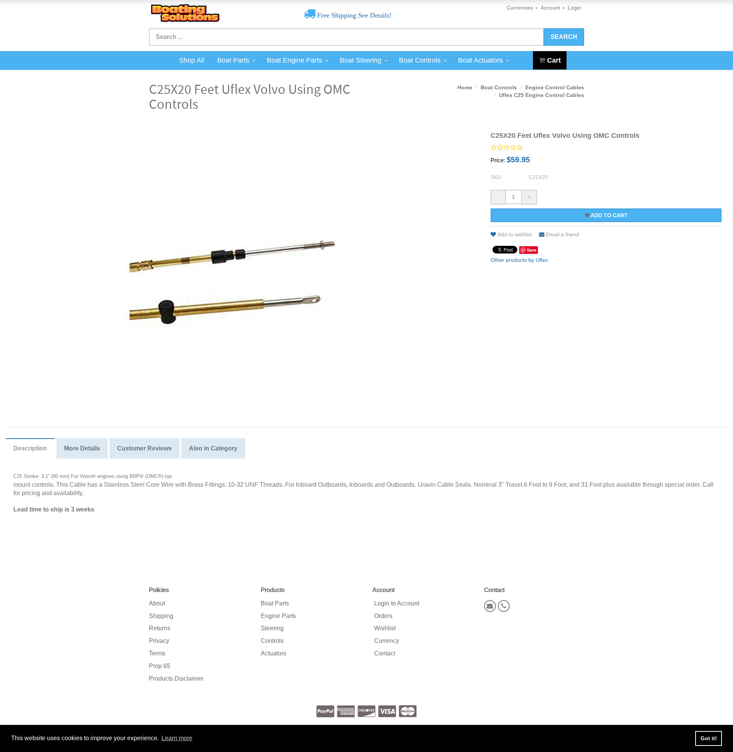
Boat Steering (360, 60)
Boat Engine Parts (294, 60)
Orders (383, 616)
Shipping (161, 616)
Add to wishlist (514, 234)
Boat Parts (233, 60)
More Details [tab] (82, 448)
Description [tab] (30, 448)
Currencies (520, 8)
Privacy (159, 640)
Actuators (273, 653)
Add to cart (608, 215)
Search (564, 37)
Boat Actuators (480, 60)
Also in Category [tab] (213, 448)
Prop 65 (159, 666)
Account (550, 8)
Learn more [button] (176, 738)
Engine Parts (278, 616)
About (157, 603)
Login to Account (396, 603)
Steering (272, 628)
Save (531, 250)
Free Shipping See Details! (353, 15)
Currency (386, 640)
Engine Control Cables (554, 87)
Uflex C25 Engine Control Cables (541, 95)
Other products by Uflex (519, 260)
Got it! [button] (709, 738)
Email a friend (562, 234)
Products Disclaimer (176, 678)
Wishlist (385, 628)
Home (464, 87)
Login (574, 8)
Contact (384, 653)
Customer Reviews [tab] (144, 448)
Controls (272, 640)
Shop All (191, 60)
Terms (157, 653)
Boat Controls (420, 60)
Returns (159, 628)
